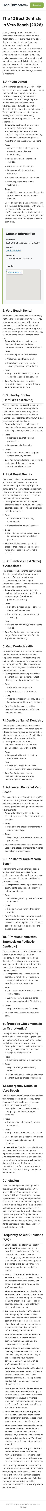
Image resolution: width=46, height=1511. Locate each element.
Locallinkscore (13, 5)
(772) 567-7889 (13, 250)
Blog (26, 5)
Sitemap (23, 1507)
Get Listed (37, 5)
